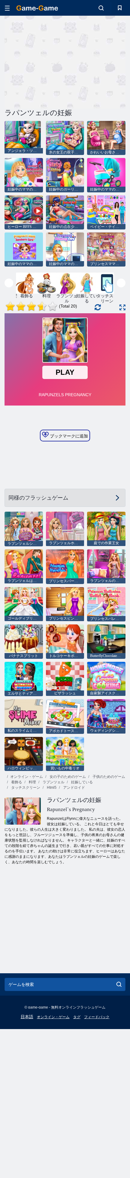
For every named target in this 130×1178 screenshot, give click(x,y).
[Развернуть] (122, 307)
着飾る (16, 782)
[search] (118, 984)
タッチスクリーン (25, 787)
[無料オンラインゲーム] (37, 8)
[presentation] (9, 283)
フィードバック (96, 1017)
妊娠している (81, 782)
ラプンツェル (53, 782)
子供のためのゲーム (108, 777)
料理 (32, 782)
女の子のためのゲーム (67, 777)
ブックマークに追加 (68, 436)
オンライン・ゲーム (26, 777)
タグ (76, 1017)
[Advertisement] (55, 61)
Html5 (51, 787)
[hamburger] (7, 8)
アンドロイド (73, 787)
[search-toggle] (101, 8)
